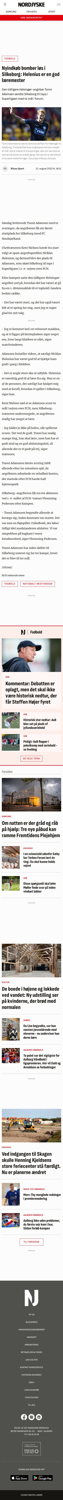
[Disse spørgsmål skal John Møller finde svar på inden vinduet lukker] (11, 883)
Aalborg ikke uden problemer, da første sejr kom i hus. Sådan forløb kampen (41, 1224)
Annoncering (31, 1344)
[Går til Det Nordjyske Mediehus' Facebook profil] (24, 1417)
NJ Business (31, 1322)
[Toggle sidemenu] (59, 4)
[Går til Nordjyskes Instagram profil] (31, 1417)
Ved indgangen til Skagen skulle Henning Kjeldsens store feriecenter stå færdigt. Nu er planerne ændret (31, 1163)
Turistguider (31, 1397)
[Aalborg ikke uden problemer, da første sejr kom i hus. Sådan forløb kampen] (11, 1220)
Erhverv (31, 11)
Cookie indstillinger (31, 1495)
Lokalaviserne (31, 1390)
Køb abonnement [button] (31, 17)
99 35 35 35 (33, 1434)
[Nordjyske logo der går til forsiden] (31, 4)
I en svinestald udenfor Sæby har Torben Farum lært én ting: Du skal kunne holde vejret (41, 860)
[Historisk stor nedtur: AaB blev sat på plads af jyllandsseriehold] (11, 720)
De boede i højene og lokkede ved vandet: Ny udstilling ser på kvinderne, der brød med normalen (30, 998)
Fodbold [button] (9, 58)
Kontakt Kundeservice (31, 1367)
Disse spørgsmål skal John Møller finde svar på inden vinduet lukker (39, 887)
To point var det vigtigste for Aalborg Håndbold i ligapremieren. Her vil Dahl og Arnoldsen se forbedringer (42, 1061)
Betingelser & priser (31, 1352)
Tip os (32, 1314)
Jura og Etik (32, 1359)
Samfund (11, 11)
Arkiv (31, 1382)
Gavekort (31, 1337)
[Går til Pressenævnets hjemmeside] (31, 1448)
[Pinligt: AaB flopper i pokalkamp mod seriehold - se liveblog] (11, 742)
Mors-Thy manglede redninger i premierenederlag (42, 1197)
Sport (52, 11)
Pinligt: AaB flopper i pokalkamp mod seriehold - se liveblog (40, 745)
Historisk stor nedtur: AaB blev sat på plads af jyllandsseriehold (39, 724)
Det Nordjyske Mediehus (36, 1428)
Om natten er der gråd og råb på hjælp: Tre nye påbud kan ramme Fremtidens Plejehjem (31, 829)
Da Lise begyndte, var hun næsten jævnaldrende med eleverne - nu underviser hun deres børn (41, 1032)
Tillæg (31, 1405)
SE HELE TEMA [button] (31, 758)
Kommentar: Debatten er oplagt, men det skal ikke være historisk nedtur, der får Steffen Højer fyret (31, 693)
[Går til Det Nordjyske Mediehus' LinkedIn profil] (39, 1417)
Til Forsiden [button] (32, 1241)
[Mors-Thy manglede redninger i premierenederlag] (11, 1194)
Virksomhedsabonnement (31, 1329)
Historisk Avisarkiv (32, 1375)
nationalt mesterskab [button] (37, 583)
